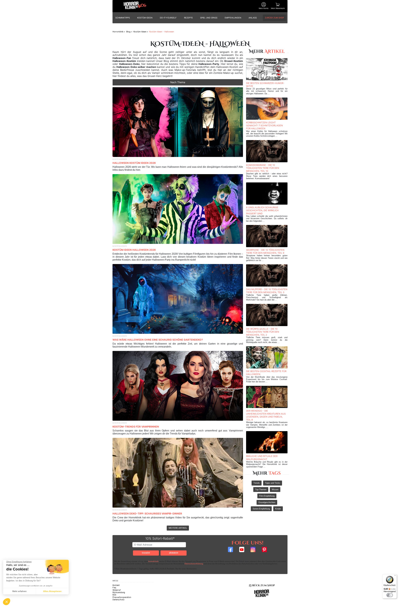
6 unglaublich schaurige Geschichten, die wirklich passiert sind (262, 210)
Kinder (278, 509)
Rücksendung (118, 592)
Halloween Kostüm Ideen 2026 (134, 162)
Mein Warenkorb (278, 8)
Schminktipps (122, 18)
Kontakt (116, 585)
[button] (6, 601)
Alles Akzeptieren (52, 591)
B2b (114, 595)
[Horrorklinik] (135, 6)
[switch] (390, 595)
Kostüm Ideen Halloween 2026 (134, 249)
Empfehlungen (233, 18)
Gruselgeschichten (266, 502)
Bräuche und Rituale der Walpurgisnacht (262, 457)
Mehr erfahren (19, 591)
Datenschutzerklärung (194, 564)
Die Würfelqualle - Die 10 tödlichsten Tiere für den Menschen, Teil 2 (262, 331)
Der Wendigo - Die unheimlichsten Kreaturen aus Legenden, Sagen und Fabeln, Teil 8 (266, 415)
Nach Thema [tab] (177, 82)
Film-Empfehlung (267, 496)
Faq (114, 587)
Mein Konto (263, 8)
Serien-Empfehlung (261, 509)
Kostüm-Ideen (144, 18)
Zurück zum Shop (274, 18)
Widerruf (116, 590)
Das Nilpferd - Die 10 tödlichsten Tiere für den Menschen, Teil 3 (266, 291)
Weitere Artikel (178, 528)
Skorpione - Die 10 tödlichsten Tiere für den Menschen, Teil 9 (265, 251)
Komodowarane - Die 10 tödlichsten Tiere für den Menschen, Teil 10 (262, 168)
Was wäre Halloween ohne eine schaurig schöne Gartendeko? (157, 339)
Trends (256, 483)
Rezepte (188, 18)
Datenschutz (118, 599)
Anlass (253, 18)
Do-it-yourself (168, 18)
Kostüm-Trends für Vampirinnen (135, 426)
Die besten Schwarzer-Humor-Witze (265, 84)
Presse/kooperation (121, 597)
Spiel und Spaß (208, 18)
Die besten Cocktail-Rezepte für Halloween (266, 372)
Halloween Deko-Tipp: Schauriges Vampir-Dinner (147, 513)
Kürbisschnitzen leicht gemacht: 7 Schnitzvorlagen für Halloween (264, 125)
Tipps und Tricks (272, 483)
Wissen (275, 489)
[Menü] (395, 576)
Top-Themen (260, 489)
